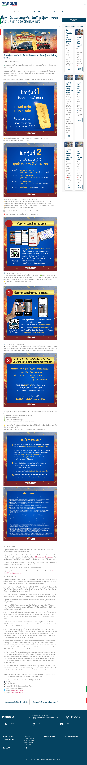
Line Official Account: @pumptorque (42, 557)
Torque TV (6, 748)
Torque (13, 724)
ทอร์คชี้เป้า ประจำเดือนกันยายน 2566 (69, 154)
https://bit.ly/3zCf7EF (17, 692)
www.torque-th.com (17, 690)
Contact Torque (8, 739)
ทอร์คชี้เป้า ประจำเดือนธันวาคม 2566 (79, 42)
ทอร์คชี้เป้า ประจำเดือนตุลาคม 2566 (79, 87)
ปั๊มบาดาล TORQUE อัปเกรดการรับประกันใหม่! (69, 36)
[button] (84, 4)
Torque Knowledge (71, 736)
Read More (69, 68)
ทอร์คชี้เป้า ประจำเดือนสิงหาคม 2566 (79, 154)
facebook (12, 723)
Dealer (26, 748)
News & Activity (14, 12)
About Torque (8, 736)
